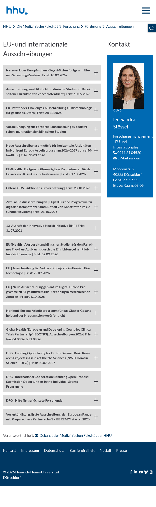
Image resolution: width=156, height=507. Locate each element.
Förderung (93, 26)
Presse (121, 450)
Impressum (30, 450)
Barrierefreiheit (81, 450)
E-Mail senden (128, 158)
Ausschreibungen (120, 26)
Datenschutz (54, 450)
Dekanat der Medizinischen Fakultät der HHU (75, 435)
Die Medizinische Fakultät (37, 26)
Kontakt (9, 450)
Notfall (105, 450)
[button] (152, 28)
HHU (7, 26)
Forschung (71, 26)
